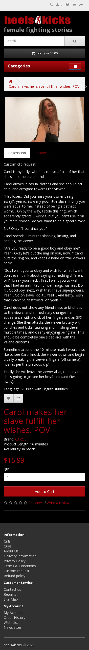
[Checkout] (81, 4)
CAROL (20, 439)
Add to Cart (44, 491)
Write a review (58, 502)
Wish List (11, 622)
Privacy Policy (14, 561)
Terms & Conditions (20, 566)
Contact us (12, 589)
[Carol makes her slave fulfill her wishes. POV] (44, 119)
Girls (7, 541)
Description (17, 152)
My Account (13, 612)
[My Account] (59, 4)
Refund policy (14, 575)
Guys (8, 546)
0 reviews (36, 502)
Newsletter (12, 627)
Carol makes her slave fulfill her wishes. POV (44, 86)
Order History (14, 617)
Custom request (16, 570)
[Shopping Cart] (74, 4)
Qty (6, 469)
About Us (11, 551)
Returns (10, 594)
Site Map (11, 599)
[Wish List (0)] (67, 4)
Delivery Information (20, 556)
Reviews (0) (43, 152)
